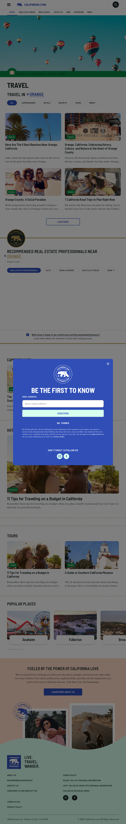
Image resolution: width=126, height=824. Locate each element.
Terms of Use (96, 434)
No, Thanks (63, 422)
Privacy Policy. (59, 436)
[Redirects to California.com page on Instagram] (59, 456)
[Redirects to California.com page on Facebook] (66, 456)
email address (29, 396)
